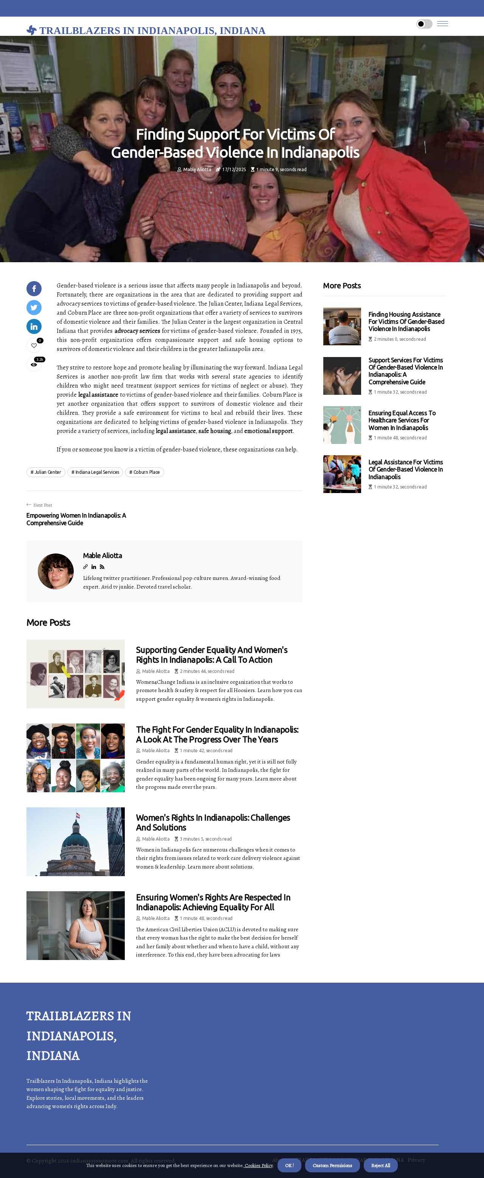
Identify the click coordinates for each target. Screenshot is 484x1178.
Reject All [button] (380, 1165)
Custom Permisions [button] (332, 1165)
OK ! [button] (289, 1165)
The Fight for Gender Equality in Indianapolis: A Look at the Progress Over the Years (217, 734)
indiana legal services (97, 472)
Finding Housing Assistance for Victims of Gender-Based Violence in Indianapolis (406, 321)
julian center (48, 472)
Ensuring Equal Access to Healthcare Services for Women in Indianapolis (402, 420)
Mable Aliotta (197, 169)
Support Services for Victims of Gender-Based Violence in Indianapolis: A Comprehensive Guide (406, 371)
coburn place (146, 472)
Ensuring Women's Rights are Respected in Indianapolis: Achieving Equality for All (213, 902)
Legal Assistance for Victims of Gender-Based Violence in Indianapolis (406, 469)
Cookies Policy (258, 1165)
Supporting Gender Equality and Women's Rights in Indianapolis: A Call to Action (211, 654)
